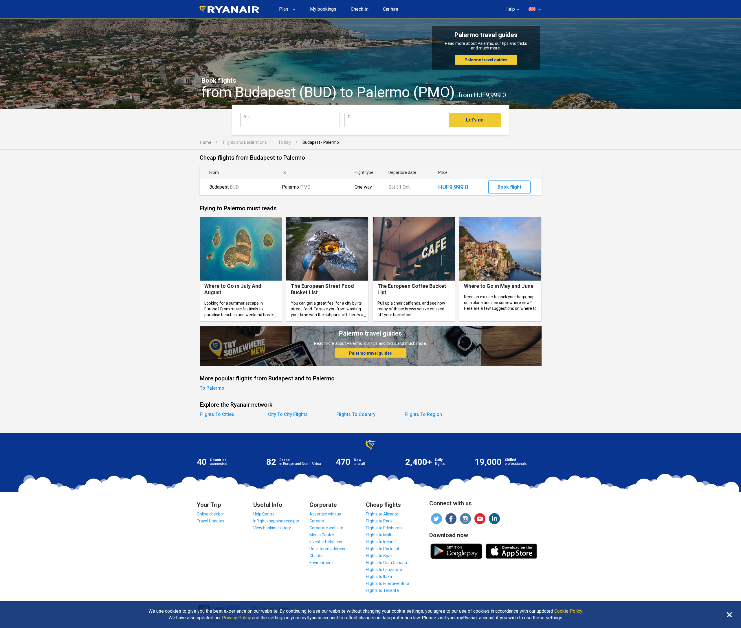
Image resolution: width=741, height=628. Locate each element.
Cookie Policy (568, 611)
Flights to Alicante (382, 514)
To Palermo (212, 388)
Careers (316, 521)
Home (205, 142)
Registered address (327, 548)
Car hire (390, 9)
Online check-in (211, 514)
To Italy (284, 142)
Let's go (475, 119)
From (247, 117)
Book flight (509, 187)
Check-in (359, 9)
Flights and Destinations (245, 142)
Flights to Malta (380, 535)
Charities (317, 555)
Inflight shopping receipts (276, 521)
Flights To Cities (217, 414)
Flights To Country (355, 414)
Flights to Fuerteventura (387, 583)
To (349, 117)
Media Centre (321, 535)
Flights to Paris (379, 521)
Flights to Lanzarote (384, 569)
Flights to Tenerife (382, 590)
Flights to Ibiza (379, 576)
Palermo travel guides (486, 60)
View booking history (272, 528)
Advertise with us (325, 514)
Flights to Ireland (381, 541)
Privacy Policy (236, 617)
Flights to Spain (380, 555)
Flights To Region (423, 414)
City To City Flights (288, 414)
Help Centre (264, 514)
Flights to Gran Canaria (386, 562)
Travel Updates (210, 521)
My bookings (323, 9)
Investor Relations (325, 541)
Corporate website (326, 528)
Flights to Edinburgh (384, 528)
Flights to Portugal (382, 548)
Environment (321, 562)
